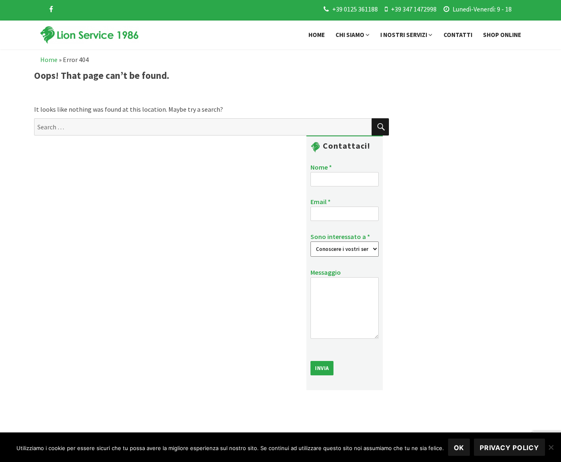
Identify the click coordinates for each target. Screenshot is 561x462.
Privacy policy (509, 448)
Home (316, 35)
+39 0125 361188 (355, 9)
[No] (551, 447)
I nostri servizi (404, 35)
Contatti (458, 35)
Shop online (502, 35)
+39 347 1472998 (414, 9)
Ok (459, 448)
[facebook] (51, 9)
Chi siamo (351, 35)
